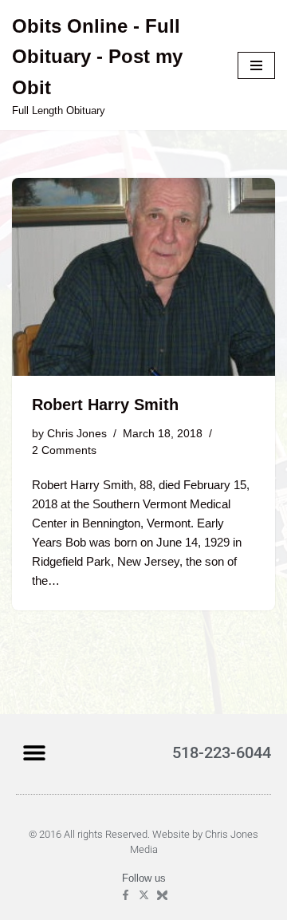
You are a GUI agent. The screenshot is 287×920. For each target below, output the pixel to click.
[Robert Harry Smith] (143, 277)
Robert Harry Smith (105, 404)
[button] (34, 752)
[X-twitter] (144, 895)
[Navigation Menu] (256, 65)
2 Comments (64, 450)
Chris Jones (77, 434)
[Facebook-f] (125, 895)
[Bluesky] (162, 895)
